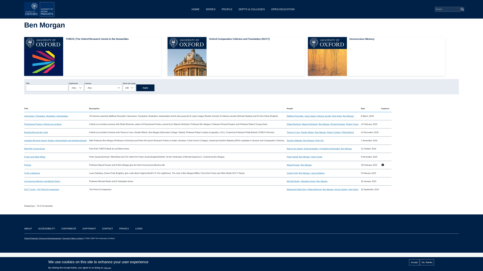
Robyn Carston (334, 132)
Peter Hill (319, 141)
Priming (27, 165)
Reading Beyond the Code (36, 132)
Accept (414, 262)
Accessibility (46, 228)
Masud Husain (293, 165)
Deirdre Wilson (307, 132)
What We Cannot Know (34, 149)
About (28, 228)
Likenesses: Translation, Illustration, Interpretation (46, 116)
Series (210, 9)
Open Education (283, 9)
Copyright (89, 228)
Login (138, 228)
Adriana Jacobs (324, 116)
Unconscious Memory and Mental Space (42, 181)
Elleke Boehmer (294, 124)
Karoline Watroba (294, 141)
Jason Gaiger (310, 116)
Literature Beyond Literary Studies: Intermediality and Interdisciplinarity (55, 141)
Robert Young (352, 124)
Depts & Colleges (252, 9)
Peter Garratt (292, 157)
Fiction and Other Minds (34, 157)
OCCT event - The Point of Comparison (41, 189)
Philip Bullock (348, 132)
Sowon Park (292, 173)
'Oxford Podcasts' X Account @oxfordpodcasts (42, 238)
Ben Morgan (348, 116)
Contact (107, 228)
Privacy (124, 228)
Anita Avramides (311, 149)
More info (107, 268)
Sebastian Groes (308, 181)
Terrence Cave (293, 132)
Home (195, 9)
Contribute (68, 228)
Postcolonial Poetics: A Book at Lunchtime (43, 124)
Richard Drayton (338, 124)
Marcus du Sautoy (295, 149)
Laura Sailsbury (318, 173)
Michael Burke (293, 181)
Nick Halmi (337, 116)
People (227, 9)
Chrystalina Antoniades (329, 149)
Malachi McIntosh (310, 124)
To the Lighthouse (32, 173)
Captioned (73, 83)
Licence (88, 83)
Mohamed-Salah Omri (296, 189)
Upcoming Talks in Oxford (73, 238)
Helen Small (316, 157)
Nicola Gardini (341, 189)
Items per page (129, 83)
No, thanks (427, 262)
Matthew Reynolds (295, 116)
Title (28, 83)
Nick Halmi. (353, 189)
